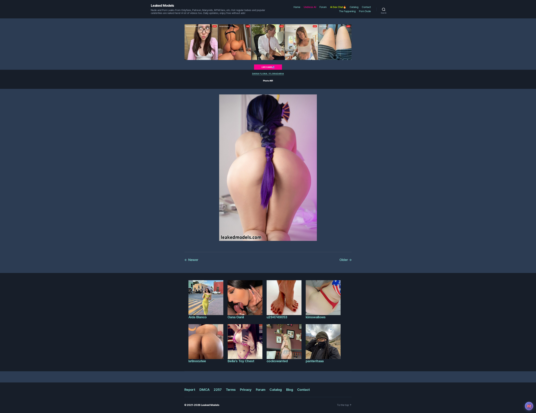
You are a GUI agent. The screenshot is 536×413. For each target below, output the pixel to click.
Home (297, 7)
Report (189, 390)
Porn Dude (365, 11)
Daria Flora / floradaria (268, 74)
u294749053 (277, 317)
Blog (289, 390)
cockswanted (277, 361)
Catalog (354, 7)
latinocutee (197, 361)
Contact (366, 7)
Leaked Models (162, 5)
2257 (218, 390)
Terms (231, 390)
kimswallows (316, 317)
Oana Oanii (236, 317)
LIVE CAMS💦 (268, 67)
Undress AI (310, 7)
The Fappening (347, 11)
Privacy (245, 390)
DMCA (204, 390)
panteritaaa (315, 361)
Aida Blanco (197, 317)
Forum (323, 7)
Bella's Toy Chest (241, 361)
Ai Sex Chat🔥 (338, 7)
